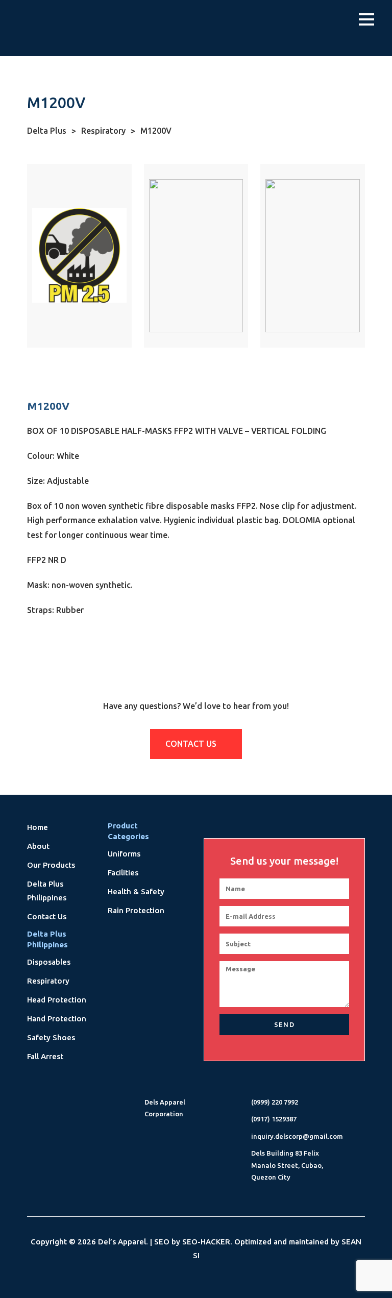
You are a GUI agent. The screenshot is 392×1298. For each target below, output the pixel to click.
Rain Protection (136, 910)
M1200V (156, 130)
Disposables (48, 962)
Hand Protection (56, 1018)
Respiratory (108, 130)
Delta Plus (51, 130)
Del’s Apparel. (123, 1241)
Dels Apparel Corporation (164, 1107)
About (38, 846)
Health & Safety (136, 891)
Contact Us (191, 743)
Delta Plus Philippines (46, 890)
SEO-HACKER (206, 1241)
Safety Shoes (51, 1037)
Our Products (51, 865)
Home (37, 827)
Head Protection (56, 999)
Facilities (123, 872)
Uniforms (124, 853)
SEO (161, 1241)
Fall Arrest (45, 1056)
